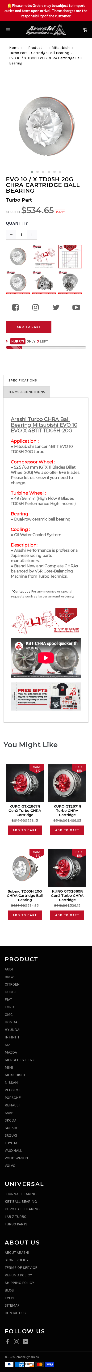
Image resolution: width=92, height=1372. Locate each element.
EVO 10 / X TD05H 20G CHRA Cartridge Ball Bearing (43, 185)
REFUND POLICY (18, 1275)
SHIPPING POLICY (19, 1282)
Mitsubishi (61, 47)
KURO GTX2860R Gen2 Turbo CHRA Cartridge (67, 895)
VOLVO (10, 1165)
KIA (7, 1044)
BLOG (9, 1290)
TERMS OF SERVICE (21, 1267)
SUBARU (11, 1128)
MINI (9, 1067)
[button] (32, 171)
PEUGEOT (12, 1090)
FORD (9, 1007)
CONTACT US (15, 1313)
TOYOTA (11, 1143)
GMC (9, 1014)
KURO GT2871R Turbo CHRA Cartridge (67, 810)
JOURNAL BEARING (21, 1194)
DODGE (11, 992)
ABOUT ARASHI (17, 1252)
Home (14, 47)
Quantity (17, 223)
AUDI (9, 969)
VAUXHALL (13, 1150)
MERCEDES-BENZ (20, 1060)
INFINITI (12, 1037)
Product (35, 47)
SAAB (9, 1112)
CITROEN (12, 984)
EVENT (10, 1298)
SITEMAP (12, 1305)
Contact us (21, 591)
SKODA (10, 1120)
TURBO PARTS (16, 1224)
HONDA (11, 1022)
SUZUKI (11, 1135)
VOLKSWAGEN (16, 1158)
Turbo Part (18, 53)
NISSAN (11, 1082)
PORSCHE (13, 1097)
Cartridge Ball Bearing (50, 53)
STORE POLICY (17, 1260)
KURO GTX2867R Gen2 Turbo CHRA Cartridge (24, 810)
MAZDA (11, 1052)
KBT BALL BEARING (21, 1201)
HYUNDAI (13, 1029)
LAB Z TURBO (15, 1216)
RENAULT (12, 1105)
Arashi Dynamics (28, 1357)
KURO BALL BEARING (22, 1209)
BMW (9, 976)
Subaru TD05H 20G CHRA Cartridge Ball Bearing (25, 895)
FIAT (8, 999)
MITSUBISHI (15, 1075)
